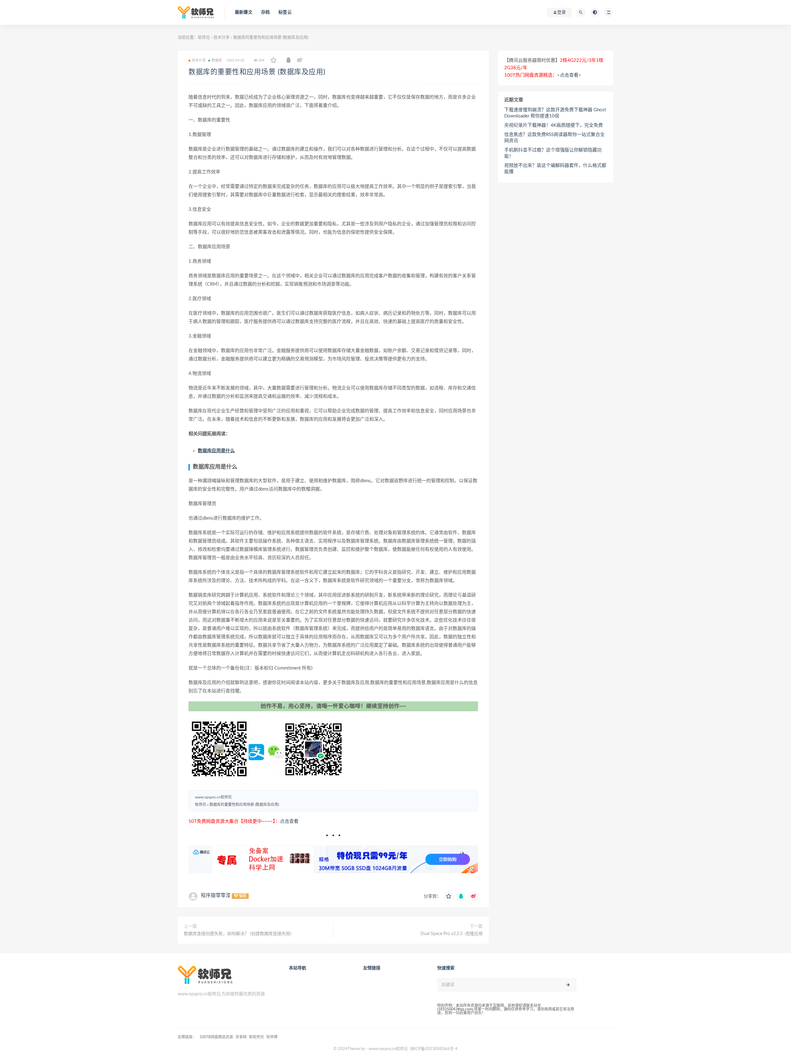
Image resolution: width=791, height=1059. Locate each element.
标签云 (285, 12)
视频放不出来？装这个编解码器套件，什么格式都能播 (555, 168)
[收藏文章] (273, 60)
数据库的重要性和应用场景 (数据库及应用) (256, 72)
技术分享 (222, 38)
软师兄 (204, 38)
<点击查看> (569, 75)
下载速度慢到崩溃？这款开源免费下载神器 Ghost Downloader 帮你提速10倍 (555, 113)
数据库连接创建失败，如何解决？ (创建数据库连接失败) (237, 934)
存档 (265, 12)
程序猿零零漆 (216, 895)
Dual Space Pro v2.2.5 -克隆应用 (452, 934)
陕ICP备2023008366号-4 (434, 1049)
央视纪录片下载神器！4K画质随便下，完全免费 (553, 125)
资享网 (241, 1037)
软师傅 (271, 1037)
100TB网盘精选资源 (216, 1037)
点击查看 (289, 821)
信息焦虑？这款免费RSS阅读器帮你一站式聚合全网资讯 (554, 137)
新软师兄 (256, 1037)
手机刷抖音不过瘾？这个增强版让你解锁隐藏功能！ (553, 153)
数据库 (217, 60)
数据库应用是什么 (216, 451)
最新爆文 (243, 12)
